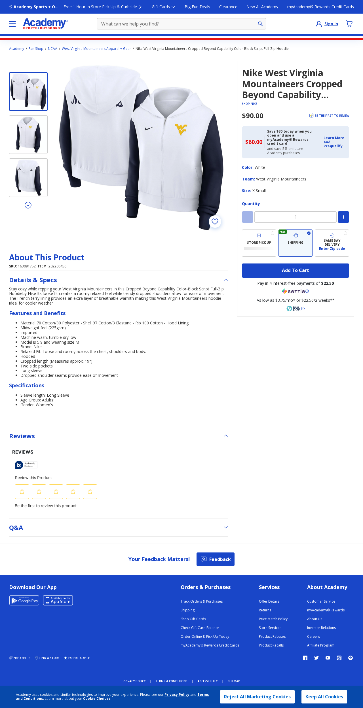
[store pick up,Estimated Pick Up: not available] (259, 243)
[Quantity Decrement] (247, 217)
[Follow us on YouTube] (327, 657)
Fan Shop (36, 49)
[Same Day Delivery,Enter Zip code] (332, 243)
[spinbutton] (295, 217)
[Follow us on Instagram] (339, 657)
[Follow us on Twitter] (316, 657)
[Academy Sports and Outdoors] (45, 23)
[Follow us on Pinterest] (350, 657)
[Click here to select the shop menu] (12, 23)
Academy (16, 49)
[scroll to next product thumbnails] (28, 204)
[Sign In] (318, 23)
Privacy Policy (176, 694)
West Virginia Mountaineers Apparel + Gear (96, 49)
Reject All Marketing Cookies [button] (257, 697)
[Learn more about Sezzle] (295, 291)
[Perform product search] (260, 23)
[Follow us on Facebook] (305, 657)
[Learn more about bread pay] (295, 308)
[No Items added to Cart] (349, 23)
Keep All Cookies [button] (324, 697)
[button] (335, 142)
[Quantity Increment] (343, 217)
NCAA (52, 49)
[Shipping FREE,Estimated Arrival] (296, 243)
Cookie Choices (97, 699)
